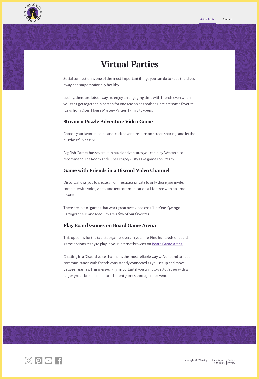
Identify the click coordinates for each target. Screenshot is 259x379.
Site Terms (220, 363)
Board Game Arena (167, 244)
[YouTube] (48, 360)
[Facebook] (58, 360)
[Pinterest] (38, 360)
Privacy (231, 363)
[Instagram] (28, 360)
